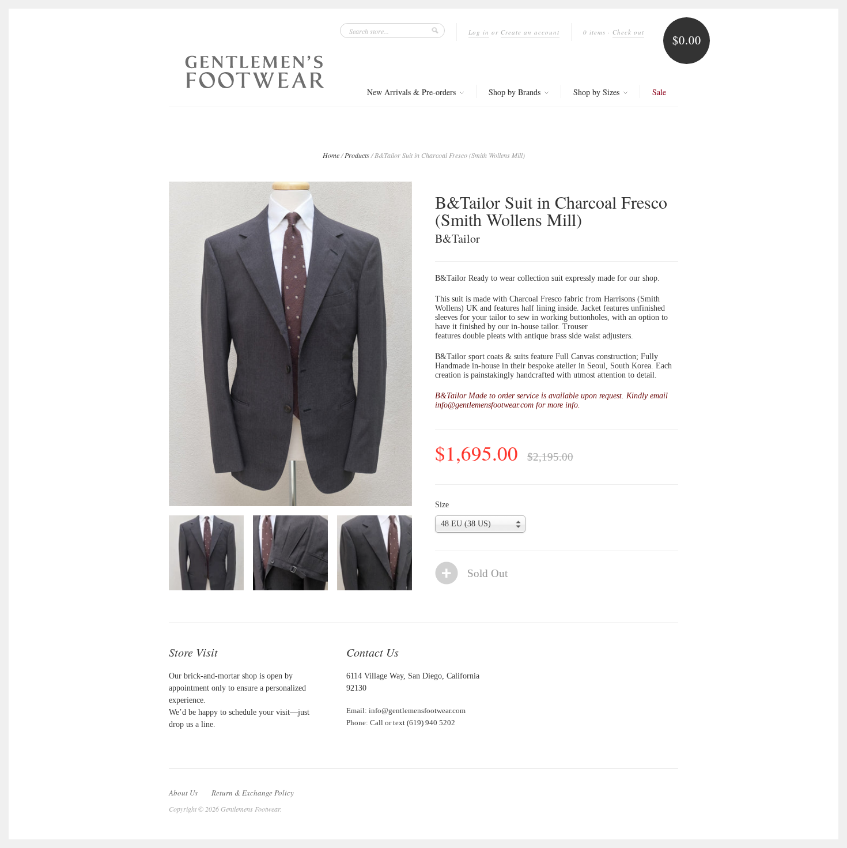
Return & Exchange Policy (252, 793)
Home (331, 155)
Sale (659, 91)
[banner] (255, 71)
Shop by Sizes (597, 91)
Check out (628, 32)
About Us (183, 793)
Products (357, 155)
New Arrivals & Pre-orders (412, 91)
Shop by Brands (516, 91)
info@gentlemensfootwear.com (417, 710)
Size (442, 505)
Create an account (530, 32)
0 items (594, 32)
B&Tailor (457, 238)
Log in (478, 32)
